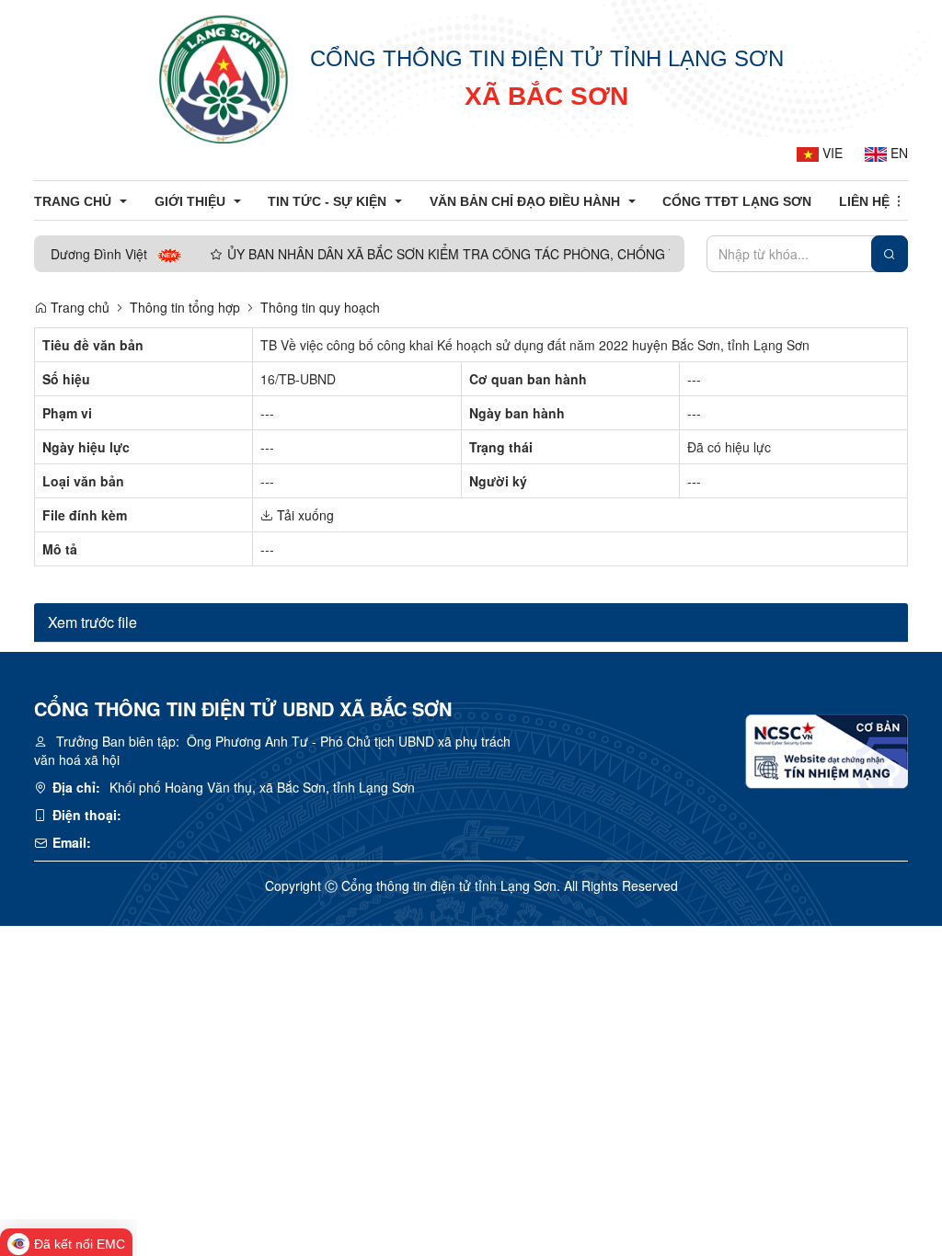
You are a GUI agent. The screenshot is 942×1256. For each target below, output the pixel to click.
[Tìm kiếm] (889, 253)
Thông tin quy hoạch (320, 307)
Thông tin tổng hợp (185, 307)
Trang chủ (78, 307)
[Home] (223, 78)
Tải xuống (303, 515)
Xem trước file (92, 622)
